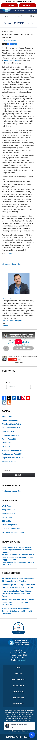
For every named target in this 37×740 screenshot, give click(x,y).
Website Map (18, 698)
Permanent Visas (8, 513)
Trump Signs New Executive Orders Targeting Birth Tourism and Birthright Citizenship (17, 611)
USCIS (6, 443)
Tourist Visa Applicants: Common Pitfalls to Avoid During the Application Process (18, 556)
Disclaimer (18, 686)
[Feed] (9, 402)
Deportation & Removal (13, 458)
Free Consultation (11, 428)
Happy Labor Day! (9, 560)
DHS (6, 446)
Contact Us (18, 16)
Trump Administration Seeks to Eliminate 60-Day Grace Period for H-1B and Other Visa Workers (18, 602)
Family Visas (9, 439)
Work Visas (8, 431)
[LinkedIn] (14, 398)
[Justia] (18, 398)
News (7, 416)
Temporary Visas (8, 510)
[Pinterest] (23, 398)
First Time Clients (11, 424)
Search (18, 475)
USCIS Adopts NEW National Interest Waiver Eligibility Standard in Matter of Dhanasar (16, 549)
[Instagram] (4, 402)
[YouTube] (28, 398)
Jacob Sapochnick (9, 298)
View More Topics (9, 461)
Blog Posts (18, 704)
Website (18, 674)
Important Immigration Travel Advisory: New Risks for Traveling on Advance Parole (17, 593)
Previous (6, 264)
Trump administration (12, 450)
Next (19, 264)
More (32, 16)
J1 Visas (11, 254)
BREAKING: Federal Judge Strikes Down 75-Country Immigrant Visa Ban (18, 580)
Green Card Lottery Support (13, 532)
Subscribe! (19, 363)
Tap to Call (9, 5)
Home (6, 16)
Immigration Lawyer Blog (11, 491)
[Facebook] (4, 398)
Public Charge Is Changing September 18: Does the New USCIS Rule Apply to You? (18, 586)
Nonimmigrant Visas (12, 454)
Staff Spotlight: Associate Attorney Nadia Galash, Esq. (18, 563)
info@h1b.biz (21, 660)
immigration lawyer (11, 60)
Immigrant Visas (10, 435)
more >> (5, 326)
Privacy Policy (18, 680)
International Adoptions (11, 528)
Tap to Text (27, 5)
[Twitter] (9, 398)
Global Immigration (12, 420)
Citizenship (6, 521)
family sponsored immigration (12, 321)
